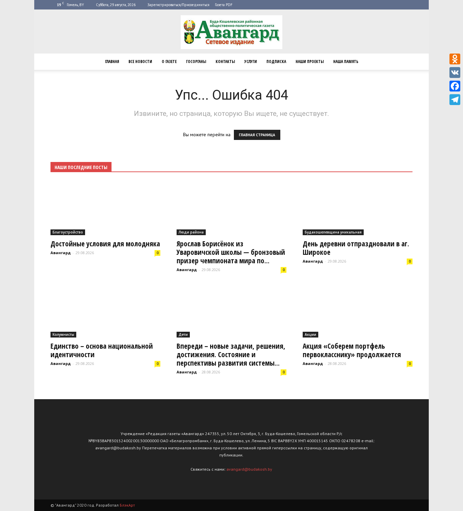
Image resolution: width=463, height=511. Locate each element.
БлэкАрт (127, 505)
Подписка (276, 61)
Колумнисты (63, 334)
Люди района (191, 232)
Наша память (345, 61)
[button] (404, 62)
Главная (112, 61)
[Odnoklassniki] (455, 59)
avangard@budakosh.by (249, 469)
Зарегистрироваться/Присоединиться (178, 4)
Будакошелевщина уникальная (333, 232)
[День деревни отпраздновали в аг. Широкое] (357, 208)
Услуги (250, 61)
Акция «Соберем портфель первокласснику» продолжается (352, 350)
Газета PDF (224, 4)
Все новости (140, 61)
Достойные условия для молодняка (105, 243)
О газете (169, 61)
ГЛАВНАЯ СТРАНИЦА (257, 134)
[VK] (455, 72)
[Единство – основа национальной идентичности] (105, 310)
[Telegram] (455, 99)
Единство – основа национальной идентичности (102, 350)
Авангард (61, 252)
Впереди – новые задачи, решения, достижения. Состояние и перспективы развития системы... (231, 354)
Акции (310, 334)
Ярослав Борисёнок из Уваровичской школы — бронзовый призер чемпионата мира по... (231, 252)
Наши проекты (310, 61)
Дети (183, 334)
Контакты (225, 61)
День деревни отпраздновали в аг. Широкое (356, 248)
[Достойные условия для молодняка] (105, 208)
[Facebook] (455, 86)
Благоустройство (68, 232)
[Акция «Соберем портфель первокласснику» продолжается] (357, 310)
